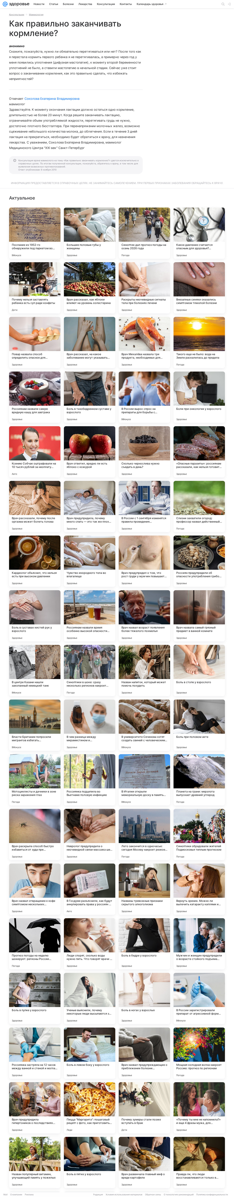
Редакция (98, 1194)
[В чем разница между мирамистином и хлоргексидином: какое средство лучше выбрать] (89, 725)
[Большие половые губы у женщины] (89, 233)
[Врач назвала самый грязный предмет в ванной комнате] (199, 615)
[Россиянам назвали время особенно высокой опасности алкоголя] (89, 615)
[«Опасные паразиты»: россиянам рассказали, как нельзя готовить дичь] (199, 451)
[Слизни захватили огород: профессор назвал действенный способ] (199, 506)
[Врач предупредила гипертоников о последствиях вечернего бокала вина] (34, 1107)
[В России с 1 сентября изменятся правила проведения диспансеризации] (144, 506)
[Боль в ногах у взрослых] (144, 998)
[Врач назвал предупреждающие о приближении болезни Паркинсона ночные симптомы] (144, 1053)
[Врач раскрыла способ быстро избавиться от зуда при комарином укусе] (34, 834)
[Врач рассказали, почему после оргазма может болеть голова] (34, 506)
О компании (16, 1194)
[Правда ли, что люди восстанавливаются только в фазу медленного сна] (199, 1162)
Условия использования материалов (124, 1194)
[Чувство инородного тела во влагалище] (89, 561)
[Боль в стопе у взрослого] (199, 670)
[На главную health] (18, 4)
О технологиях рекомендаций (179, 1194)
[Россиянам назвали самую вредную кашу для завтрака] (34, 397)
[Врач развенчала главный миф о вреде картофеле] (144, 1162)
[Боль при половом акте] (199, 725)
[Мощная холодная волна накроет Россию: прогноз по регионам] (199, 1053)
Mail (5, 1194)
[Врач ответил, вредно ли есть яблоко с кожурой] (89, 451)
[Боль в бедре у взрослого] (144, 943)
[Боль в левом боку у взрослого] (89, 1053)
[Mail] (5, 4)
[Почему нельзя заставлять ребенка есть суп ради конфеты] (34, 287)
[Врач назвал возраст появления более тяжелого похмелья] (144, 615)
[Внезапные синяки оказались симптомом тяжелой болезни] (199, 287)
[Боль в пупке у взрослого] (34, 998)
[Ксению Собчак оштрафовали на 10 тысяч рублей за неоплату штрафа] (34, 451)
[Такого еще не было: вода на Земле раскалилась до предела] (199, 342)
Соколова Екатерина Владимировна (52, 98)
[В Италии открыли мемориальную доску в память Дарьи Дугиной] (144, 779)
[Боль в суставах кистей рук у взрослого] (34, 615)
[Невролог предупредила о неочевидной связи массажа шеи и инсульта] (89, 834)
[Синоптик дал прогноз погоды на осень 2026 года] (144, 233)
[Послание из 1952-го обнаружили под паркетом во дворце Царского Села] (34, 233)
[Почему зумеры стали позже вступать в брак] (144, 1107)
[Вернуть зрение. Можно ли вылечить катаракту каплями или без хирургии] (199, 889)
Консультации (16, 14)
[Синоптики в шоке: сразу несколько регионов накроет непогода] (89, 670)
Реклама (29, 1194)
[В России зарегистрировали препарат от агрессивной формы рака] (199, 998)
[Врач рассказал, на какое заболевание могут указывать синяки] (89, 342)
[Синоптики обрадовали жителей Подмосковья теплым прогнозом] (199, 834)
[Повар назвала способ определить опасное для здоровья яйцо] (34, 342)
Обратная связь (153, 1194)
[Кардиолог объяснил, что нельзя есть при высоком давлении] (34, 561)
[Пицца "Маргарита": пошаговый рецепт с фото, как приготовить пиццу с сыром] (89, 1107)
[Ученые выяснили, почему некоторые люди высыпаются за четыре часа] (89, 998)
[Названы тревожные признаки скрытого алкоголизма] (144, 889)
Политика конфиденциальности (212, 1194)
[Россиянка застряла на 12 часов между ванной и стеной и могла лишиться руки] (34, 1053)
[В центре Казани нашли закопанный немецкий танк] (34, 670)
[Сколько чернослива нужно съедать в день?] (144, 451)
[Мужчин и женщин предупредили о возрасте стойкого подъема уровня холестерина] (199, 943)
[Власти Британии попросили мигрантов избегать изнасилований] (34, 725)
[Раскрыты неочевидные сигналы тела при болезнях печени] (144, 287)
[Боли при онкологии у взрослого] (199, 397)
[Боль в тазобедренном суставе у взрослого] (89, 397)
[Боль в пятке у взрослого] (89, 1162)
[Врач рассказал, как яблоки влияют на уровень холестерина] (89, 287)
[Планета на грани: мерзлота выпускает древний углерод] (199, 779)
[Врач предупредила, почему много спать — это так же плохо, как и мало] (89, 506)
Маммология (36, 14)
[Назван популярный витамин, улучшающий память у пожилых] (34, 1162)
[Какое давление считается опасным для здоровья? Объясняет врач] (199, 233)
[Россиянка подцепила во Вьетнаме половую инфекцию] (89, 779)
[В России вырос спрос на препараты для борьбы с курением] (144, 397)
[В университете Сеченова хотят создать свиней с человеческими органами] (144, 725)
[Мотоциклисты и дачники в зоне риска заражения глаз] (34, 779)
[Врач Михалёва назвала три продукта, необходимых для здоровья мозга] (144, 342)
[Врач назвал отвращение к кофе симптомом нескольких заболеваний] (34, 889)
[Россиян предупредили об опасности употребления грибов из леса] (199, 561)
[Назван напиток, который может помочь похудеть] (144, 670)
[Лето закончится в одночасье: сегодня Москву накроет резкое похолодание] (144, 834)
